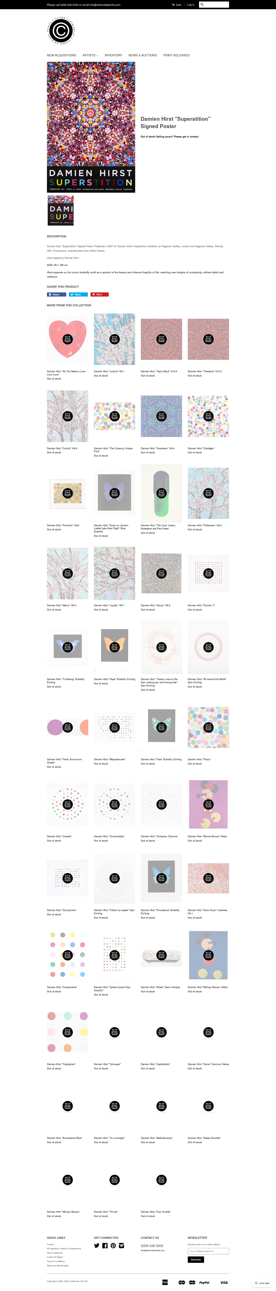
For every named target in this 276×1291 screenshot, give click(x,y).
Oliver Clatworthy (55, 1252)
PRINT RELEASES (176, 55)
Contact (50, 1244)
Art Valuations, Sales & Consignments (64, 1248)
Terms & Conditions (56, 1261)
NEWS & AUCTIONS (143, 55)
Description (56, 236)
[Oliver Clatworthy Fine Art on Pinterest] (113, 1246)
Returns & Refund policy (58, 1265)
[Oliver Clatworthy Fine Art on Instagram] (121, 1246)
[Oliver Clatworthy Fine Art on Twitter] (97, 1246)
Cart (178, 5)
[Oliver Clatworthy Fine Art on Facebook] (105, 1246)
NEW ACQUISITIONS (61, 55)
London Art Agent (55, 1256)
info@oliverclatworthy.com (153, 1250)
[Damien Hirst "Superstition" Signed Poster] (91, 127)
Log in (191, 4)
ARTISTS (89, 55)
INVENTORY (113, 55)
